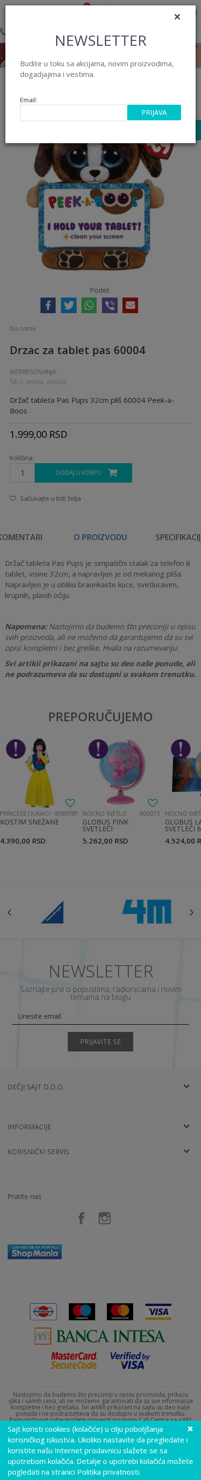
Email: (28, 100)
